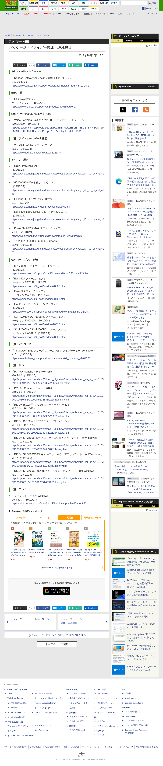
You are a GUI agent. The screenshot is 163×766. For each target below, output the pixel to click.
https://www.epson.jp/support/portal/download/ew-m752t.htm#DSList (50, 311)
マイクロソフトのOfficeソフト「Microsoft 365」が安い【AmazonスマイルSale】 (141, 211)
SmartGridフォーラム (44, 693)
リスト (31, 65)
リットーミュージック (79, 693)
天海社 (128, 693)
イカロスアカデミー (106, 712)
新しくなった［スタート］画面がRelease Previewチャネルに (141, 605)
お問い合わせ (36, 747)
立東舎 (72, 708)
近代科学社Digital (77, 730)
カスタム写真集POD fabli (136, 725)
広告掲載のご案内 (52, 747)
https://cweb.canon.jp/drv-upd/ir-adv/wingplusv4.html (41, 206)
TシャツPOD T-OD (78, 703)
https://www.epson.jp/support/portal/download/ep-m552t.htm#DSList (50, 273)
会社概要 (108, 747)
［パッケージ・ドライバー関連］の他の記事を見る (57, 635)
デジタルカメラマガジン (17, 726)
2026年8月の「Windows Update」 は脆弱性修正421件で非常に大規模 (140, 583)
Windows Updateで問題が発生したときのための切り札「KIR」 (141, 637)
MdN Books (102, 721)
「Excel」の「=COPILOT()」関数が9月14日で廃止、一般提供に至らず (141, 561)
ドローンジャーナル (16, 712)
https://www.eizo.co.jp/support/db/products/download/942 (44, 106)
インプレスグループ (124, 747)
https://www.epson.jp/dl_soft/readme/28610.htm (38, 324)
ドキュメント (100, 14)
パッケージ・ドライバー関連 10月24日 (31, 619)
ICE (123, 689)
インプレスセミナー (43, 708)
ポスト (22, 65)
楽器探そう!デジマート (79, 698)
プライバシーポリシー (91, 747)
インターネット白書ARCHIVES (21, 736)
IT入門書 (68, 517)
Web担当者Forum (15, 698)
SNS (112, 14)
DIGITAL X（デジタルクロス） (48, 712)
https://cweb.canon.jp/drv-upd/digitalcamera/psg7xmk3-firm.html (47, 236)
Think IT (10, 693)
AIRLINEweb (103, 693)
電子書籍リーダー (93, 517)
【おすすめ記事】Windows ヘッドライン (138, 552)
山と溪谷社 (71, 712)
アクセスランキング (129, 36)
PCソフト (45, 517)
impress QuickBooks (134, 703)
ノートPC (21, 517)
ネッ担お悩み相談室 (16, 717)
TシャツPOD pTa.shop (135, 720)
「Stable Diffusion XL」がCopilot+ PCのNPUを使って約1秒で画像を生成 (141, 135)
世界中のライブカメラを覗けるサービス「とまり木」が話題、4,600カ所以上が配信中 (141, 260)
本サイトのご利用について (15, 747)
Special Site (125, 86)
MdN (96, 717)
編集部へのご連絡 (71, 747)
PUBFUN (126, 708)
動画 (120, 14)
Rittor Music (71, 689)
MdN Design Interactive (107, 726)
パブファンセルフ (133, 712)
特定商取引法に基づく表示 (147, 747)
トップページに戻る (56, 644)
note (77, 65)
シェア (45, 65)
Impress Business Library (45, 703)
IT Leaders (12, 708)
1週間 (140, 40)
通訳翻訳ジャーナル (106, 703)
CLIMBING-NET (76, 721)
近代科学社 (71, 726)
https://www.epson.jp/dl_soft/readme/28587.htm (38, 286)
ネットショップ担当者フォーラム (49, 698)
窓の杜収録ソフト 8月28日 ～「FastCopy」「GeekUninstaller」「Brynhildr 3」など (131, 469)
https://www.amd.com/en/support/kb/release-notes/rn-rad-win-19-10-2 (50, 85)
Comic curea (130, 698)
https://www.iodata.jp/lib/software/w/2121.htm (37, 152)
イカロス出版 (100, 689)
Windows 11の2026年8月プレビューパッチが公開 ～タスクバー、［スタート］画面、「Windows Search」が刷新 (141, 340)
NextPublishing (41, 730)
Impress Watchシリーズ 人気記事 (136, 501)
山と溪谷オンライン (78, 716)
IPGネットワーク (129, 716)
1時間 (116, 40)
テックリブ (99, 731)
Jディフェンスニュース (107, 698)
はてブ (61, 65)
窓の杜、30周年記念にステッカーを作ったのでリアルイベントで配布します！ (141, 314)
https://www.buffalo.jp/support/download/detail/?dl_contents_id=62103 (51, 358)
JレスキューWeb (104, 708)
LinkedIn (93, 65)
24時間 (129, 40)
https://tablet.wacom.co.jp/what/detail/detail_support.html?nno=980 (49, 503)
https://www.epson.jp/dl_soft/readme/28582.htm (38, 299)
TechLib (100, 735)
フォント (130, 14)
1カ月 (152, 40)
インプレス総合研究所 (17, 703)
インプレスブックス (43, 725)
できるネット (13, 731)
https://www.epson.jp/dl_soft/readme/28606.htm (38, 337)
